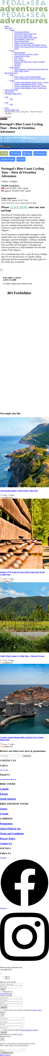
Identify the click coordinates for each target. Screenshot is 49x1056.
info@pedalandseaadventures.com (8, 779)
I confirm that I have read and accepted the (22, 1010)
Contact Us (6, 843)
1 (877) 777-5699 (4, 770)
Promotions (6, 823)
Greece (12, 75)
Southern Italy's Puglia (22, 56)
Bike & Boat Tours (11, 73)
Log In (20, 1034)
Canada (12, 30)
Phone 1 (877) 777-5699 (28, 203)
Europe (12, 50)
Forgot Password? (6, 993)
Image (2, 148)
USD (11, 99)
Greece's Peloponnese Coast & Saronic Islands (29, 79)
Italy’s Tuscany (19, 60)
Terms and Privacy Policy (29, 1030)
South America (15, 67)
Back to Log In (5, 1055)
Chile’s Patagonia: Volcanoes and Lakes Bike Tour (31, 69)
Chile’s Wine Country (21, 71)
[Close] (1, 973)
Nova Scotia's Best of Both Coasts (25, 37)
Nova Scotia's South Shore (23, 35)
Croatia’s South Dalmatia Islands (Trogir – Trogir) (31, 82)
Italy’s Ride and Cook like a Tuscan (26, 54)
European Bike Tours (12, 110)
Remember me (7, 992)
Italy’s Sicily (18, 58)
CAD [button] (6, 97)
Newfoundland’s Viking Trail (24, 39)
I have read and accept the (20, 1030)
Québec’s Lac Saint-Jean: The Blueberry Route (30, 45)
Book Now (3, 119)
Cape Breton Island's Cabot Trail (25, 34)
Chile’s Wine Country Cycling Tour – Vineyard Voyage (22, 656)
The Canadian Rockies (21, 32)
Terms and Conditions (12, 833)
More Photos (6, 146)
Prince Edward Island (21, 41)
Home (7, 26)
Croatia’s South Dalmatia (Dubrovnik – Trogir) (30, 86)
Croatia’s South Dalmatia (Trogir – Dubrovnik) (30, 88)
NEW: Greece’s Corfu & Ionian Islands (27, 77)
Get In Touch (9, 92)
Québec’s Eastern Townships (23, 43)
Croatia (12, 80)
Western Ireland (19, 52)
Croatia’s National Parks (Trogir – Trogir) (28, 84)
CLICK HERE (19, 207)
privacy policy (37, 1010)
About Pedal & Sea (11, 90)
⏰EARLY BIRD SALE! (13, 94)
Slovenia (17, 65)
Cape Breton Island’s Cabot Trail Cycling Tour (19, 491)
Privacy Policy (8, 838)
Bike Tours (8, 28)
